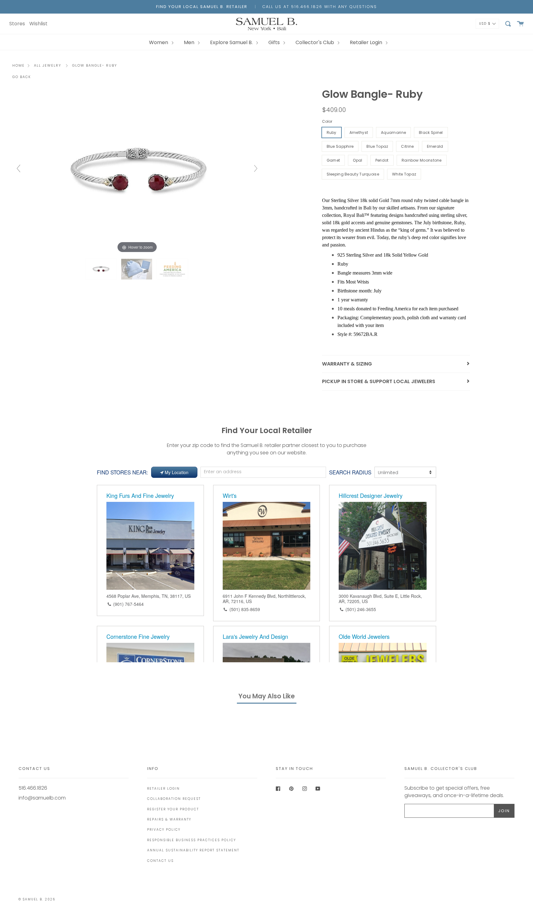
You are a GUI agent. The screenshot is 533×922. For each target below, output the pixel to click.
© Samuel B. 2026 (37, 899)
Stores (17, 23)
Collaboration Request (174, 798)
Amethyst (358, 132)
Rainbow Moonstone (422, 160)
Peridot (382, 160)
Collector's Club (315, 42)
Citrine (407, 146)
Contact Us (160, 860)
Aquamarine (393, 132)
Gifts (274, 42)
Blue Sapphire (340, 146)
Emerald (435, 146)
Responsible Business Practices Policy (191, 840)
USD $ (485, 23)
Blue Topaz (377, 146)
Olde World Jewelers (364, 636)
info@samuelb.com (42, 797)
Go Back (21, 76)
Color (327, 121)
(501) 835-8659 (244, 609)
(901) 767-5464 (128, 604)
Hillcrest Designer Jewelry (371, 495)
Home (18, 65)
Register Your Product (173, 809)
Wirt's (230, 495)
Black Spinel (431, 132)
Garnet (333, 160)
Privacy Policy (163, 829)
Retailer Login (366, 42)
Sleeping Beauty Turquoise (353, 174)
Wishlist (38, 23)
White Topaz (404, 174)
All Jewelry (47, 65)
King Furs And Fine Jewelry (140, 495)
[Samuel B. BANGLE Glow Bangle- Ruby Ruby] (101, 269)
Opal (357, 160)
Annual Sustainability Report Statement (193, 850)
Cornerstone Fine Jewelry (138, 636)
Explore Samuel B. (232, 42)
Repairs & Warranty (169, 819)
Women (159, 42)
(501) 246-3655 (360, 609)
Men (190, 42)
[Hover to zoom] (137, 171)
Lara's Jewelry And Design (255, 636)
